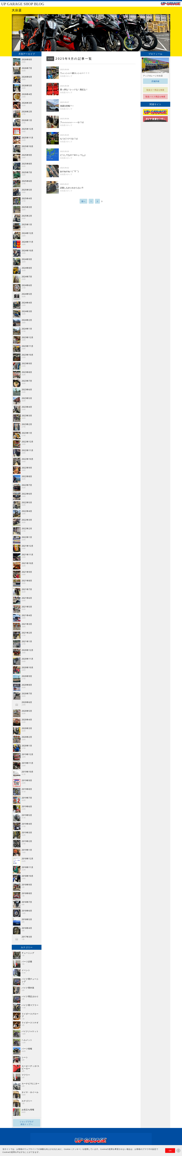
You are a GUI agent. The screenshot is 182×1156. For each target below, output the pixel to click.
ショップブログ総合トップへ (27, 1122)
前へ (83, 201)
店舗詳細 (155, 81)
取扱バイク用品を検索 (155, 96)
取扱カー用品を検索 (155, 90)
